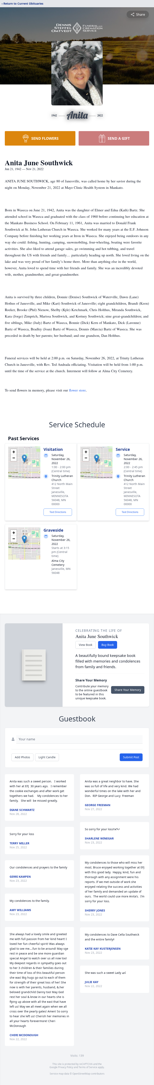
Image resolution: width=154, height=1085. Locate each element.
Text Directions (58, 512)
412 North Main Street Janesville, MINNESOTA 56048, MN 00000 (62, 494)
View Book (85, 645)
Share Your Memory (127, 690)
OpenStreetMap (81, 1073)
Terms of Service (88, 1067)
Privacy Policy (65, 1067)
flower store (77, 390)
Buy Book (107, 645)
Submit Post (131, 757)
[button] (24, 458)
